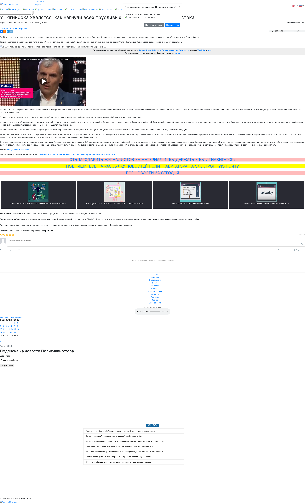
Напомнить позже (153, 25)
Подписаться (172, 25)
